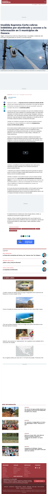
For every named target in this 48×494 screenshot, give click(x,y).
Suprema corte (13, 230)
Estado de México (17, 468)
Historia (17, 488)
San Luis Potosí (17, 470)
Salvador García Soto (8, 260)
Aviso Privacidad (40, 486)
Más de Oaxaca (6, 477)
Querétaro (16, 471)
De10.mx (26, 474)
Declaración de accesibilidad (26, 488)
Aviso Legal (34, 486)
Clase (25, 468)
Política (4, 473)
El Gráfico (26, 467)
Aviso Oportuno (27, 473)
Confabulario (27, 471)
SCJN (38, 228)
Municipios (9, 94)
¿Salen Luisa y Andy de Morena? (12, 262)
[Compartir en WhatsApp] (4, 107)
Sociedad (5, 470)
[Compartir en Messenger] (4, 109)
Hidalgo (15, 467)
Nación (4, 474)
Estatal (4, 467)
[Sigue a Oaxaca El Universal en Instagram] (40, 467)
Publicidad (29, 486)
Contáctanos (11, 486)
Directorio (6, 486)
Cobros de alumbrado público (28, 228)
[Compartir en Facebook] (4, 102)
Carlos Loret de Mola (8, 267)
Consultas (26, 475)
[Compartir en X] (4, 104)
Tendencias (5, 475)
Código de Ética (18, 486)
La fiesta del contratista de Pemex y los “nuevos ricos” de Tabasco (21, 255)
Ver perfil (10, 98)
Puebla (15, 473)
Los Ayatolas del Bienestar (10, 269)
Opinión (5, 251)
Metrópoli (5, 468)
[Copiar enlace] (4, 111)
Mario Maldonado (7, 253)
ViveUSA (26, 470)
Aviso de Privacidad (24, 482)
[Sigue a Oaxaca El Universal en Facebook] (36, 467)
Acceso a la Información (15, 228)
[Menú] (45, 2)
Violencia (24, 486)
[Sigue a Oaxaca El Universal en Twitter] (38, 467)
